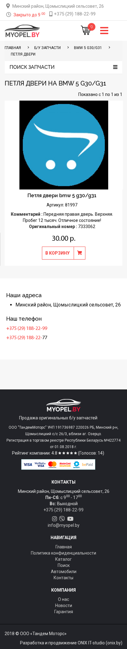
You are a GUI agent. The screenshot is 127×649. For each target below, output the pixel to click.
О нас (63, 599)
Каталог (63, 559)
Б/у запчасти (47, 48)
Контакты (63, 577)
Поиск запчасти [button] (32, 67)
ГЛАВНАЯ (13, 48)
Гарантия (63, 611)
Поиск (64, 565)
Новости (63, 605)
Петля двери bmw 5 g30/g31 (61, 195)
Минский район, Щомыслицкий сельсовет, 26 (58, 6)
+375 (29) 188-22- (24, 337)
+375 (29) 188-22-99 (26, 328)
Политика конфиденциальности (63, 553)
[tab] (63, 67)
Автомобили (63, 571)
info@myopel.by (64, 525)
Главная (63, 546)
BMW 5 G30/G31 (88, 48)
